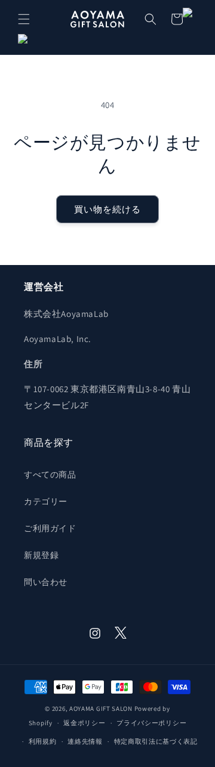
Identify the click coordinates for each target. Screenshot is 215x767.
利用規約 (43, 741)
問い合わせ (45, 582)
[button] (24, 19)
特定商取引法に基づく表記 (156, 741)
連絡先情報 (85, 741)
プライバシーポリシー (151, 723)
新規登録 (41, 555)
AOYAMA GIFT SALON (101, 708)
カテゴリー (45, 501)
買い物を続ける (107, 209)
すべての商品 (50, 474)
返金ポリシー (84, 723)
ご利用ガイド (50, 528)
